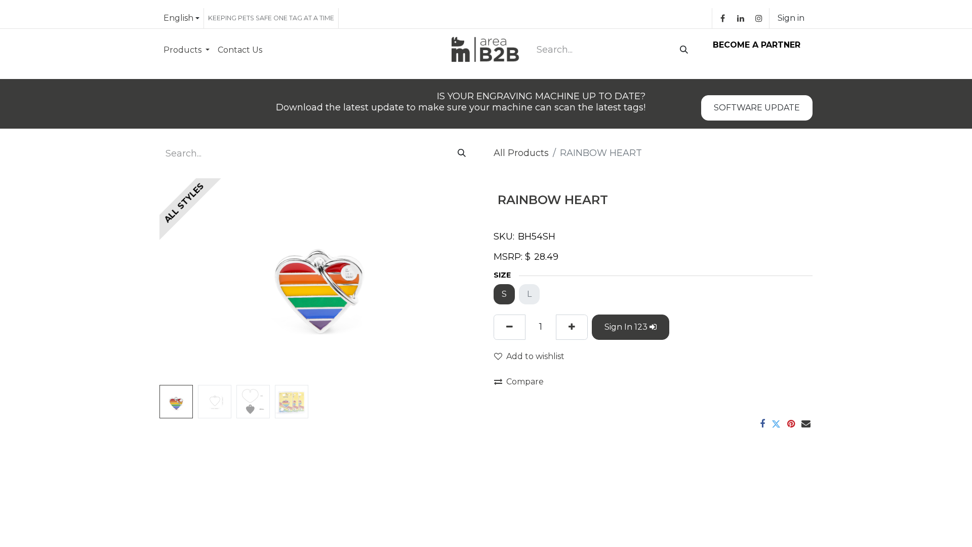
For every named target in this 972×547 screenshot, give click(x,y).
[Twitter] (776, 423)
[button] (183, 279)
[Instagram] (759, 18)
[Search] (682, 50)
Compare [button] (525, 381)
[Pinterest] (791, 423)
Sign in (791, 18)
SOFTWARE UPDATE (757, 107)
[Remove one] (509, 327)
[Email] (806, 423)
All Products (521, 153)
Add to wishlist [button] (535, 356)
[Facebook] (722, 18)
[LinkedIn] (741, 18)
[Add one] (572, 327)
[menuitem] (186, 50)
